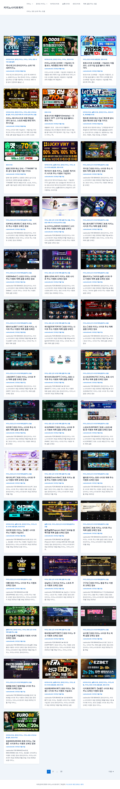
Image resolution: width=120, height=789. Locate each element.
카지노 (29, 4)
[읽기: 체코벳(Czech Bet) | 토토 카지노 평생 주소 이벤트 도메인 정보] (60, 460)
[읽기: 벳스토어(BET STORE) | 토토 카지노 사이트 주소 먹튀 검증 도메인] (98, 206)
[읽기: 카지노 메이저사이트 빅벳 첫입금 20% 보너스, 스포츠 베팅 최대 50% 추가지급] (21, 98)
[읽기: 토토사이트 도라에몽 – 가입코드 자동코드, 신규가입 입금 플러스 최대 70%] (98, 46)
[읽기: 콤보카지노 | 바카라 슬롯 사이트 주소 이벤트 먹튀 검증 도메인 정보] (98, 259)
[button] (32, 4)
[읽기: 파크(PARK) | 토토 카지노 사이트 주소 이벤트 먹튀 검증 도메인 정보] (60, 410)
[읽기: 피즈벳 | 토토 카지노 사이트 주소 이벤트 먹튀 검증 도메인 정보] (21, 410)
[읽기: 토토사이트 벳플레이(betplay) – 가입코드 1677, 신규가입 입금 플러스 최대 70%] (60, 98)
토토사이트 (76, 4)
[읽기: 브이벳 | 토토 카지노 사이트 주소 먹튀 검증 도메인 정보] (98, 616)
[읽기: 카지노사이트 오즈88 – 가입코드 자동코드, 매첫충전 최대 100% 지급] (60, 46)
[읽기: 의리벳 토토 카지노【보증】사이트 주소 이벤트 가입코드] (21, 510)
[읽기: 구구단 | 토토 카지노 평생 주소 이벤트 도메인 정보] (98, 566)
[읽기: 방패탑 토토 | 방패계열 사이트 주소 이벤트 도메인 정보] (21, 669)
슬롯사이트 (66, 4)
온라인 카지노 (40, 4)
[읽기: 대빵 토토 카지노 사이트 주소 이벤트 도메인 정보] (21, 566)
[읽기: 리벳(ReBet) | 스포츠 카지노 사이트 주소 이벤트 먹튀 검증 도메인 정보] (21, 259)
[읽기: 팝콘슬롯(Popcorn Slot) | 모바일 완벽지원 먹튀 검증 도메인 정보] (60, 510)
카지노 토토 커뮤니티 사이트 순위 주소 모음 (23, 114)
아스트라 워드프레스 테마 (75, 784)
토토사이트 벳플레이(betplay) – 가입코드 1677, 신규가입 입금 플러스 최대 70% (59, 118)
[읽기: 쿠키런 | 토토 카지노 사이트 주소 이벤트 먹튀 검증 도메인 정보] (98, 151)
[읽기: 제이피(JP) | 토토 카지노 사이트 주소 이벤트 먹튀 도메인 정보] (21, 460)
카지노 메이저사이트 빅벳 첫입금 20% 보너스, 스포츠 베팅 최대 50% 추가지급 (21, 120)
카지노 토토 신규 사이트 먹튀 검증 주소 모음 (96, 165)
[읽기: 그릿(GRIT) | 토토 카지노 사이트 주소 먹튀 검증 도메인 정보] (21, 360)
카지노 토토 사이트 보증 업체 (91, 59)
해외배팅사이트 (89, 114)
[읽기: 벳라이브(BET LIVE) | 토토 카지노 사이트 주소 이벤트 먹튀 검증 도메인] (21, 309)
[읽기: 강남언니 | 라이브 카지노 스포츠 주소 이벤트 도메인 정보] (60, 566)
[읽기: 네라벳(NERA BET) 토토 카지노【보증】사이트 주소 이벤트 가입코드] (60, 669)
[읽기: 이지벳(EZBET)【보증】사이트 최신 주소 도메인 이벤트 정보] (98, 669)
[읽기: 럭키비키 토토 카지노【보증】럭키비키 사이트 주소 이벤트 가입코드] (60, 151)
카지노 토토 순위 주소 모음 (36, 11)
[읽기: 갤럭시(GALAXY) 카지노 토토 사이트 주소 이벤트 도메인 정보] (60, 259)
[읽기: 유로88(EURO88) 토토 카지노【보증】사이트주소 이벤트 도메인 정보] (21, 721)
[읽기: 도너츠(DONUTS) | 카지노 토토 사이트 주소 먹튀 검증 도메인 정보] (98, 360)
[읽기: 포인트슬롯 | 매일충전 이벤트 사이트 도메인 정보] (21, 616)
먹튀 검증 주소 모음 (90, 4)
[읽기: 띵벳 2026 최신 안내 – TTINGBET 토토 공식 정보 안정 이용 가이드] (21, 151)
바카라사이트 (54, 4)
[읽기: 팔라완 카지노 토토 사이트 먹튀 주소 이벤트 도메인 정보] (98, 460)
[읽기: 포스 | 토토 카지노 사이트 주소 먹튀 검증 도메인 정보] (98, 309)
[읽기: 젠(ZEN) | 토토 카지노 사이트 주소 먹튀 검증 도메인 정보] (98, 510)
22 (61, 771)
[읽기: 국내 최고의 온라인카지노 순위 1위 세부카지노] (21, 46)
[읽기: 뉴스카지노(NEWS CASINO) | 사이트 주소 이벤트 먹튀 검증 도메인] (60, 206)
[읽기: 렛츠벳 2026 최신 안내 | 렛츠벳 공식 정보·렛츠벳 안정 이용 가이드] (98, 98)
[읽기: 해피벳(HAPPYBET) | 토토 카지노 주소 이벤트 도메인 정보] (60, 616)
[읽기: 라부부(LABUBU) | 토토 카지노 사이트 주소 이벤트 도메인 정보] (21, 206)
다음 (111, 771)
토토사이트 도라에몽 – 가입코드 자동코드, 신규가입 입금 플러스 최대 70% (98, 65)
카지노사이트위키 (13, 7)
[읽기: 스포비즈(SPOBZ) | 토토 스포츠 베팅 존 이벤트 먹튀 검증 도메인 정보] (98, 410)
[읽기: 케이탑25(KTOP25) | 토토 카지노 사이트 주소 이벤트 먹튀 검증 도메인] (60, 309)
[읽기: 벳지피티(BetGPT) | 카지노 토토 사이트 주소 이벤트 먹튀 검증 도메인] (60, 360)
